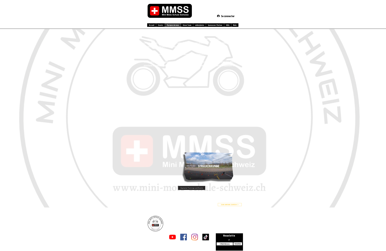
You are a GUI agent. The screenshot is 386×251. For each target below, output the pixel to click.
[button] (230, 178)
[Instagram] (194, 237)
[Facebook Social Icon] (183, 237)
